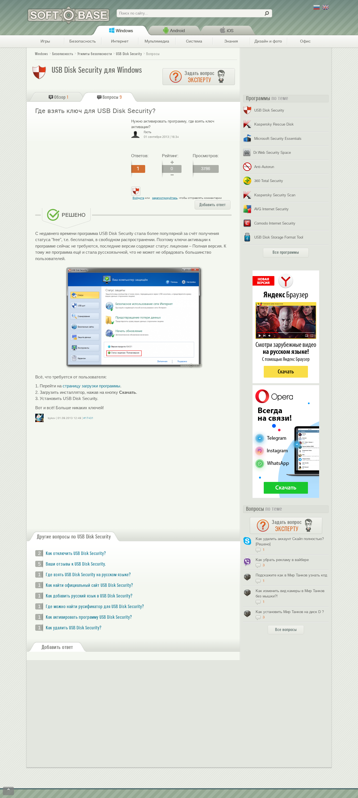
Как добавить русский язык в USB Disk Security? (89, 596)
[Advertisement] (81, 159)
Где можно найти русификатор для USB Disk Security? (95, 606)
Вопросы (153, 54)
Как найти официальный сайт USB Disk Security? (89, 585)
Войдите (138, 197)
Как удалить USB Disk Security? (74, 627)
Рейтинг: (170, 156)
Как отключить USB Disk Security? (76, 553)
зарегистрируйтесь (164, 197)
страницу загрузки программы (91, 385)
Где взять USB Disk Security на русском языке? (88, 574)
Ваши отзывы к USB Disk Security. (76, 564)
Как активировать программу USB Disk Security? (89, 617)
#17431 (88, 418)
